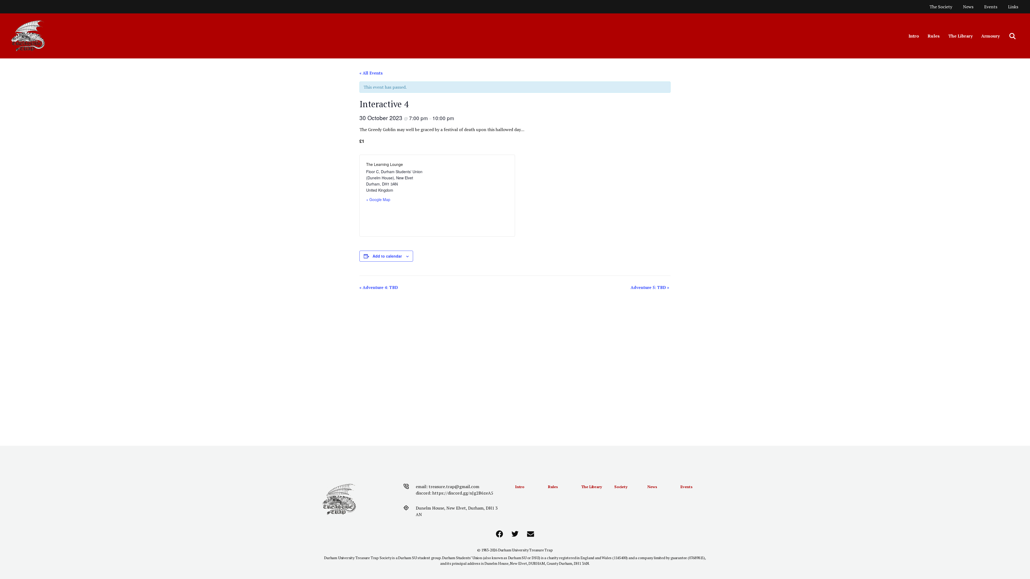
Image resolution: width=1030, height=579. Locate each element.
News (968, 7)
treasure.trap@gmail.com (454, 486)
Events (990, 7)
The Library (960, 36)
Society (620, 486)
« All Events (371, 73)
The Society (940, 7)
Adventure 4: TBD (378, 287)
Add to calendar (387, 256)
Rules (934, 36)
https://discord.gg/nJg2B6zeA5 (462, 493)
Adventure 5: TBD (650, 287)
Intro (913, 36)
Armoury (990, 36)
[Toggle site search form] (1012, 36)
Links (1013, 7)
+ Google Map (378, 199)
